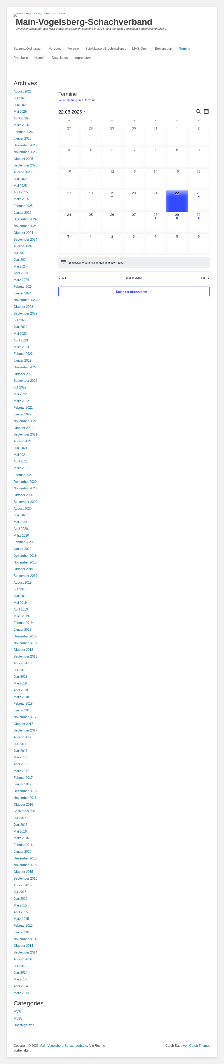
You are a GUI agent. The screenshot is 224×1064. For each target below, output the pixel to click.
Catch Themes (199, 1045)
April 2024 (21, 273)
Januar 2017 (22, 784)
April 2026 (21, 118)
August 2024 (23, 246)
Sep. (203, 277)
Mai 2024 (20, 266)
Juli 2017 (20, 744)
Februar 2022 (23, 407)
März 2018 (21, 697)
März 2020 (21, 535)
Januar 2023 (22, 360)
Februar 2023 (23, 353)
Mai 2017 (20, 757)
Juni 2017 (20, 750)
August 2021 (23, 441)
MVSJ (18, 1018)
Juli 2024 (20, 253)
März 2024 (21, 280)
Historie (39, 58)
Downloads (60, 58)
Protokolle (21, 58)
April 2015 (21, 912)
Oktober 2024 (23, 232)
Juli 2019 (20, 589)
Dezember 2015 (25, 858)
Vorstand (55, 48)
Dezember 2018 (25, 636)
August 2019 (23, 582)
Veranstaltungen (69, 100)
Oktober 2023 (23, 306)
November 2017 (25, 717)
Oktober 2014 (23, 945)
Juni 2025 (20, 179)
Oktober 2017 (23, 724)
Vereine (73, 48)
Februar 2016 (23, 845)
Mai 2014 (20, 979)
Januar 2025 (22, 212)
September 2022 (25, 380)
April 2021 (21, 461)
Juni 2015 (20, 898)
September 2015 (25, 878)
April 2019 (21, 609)
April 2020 (21, 528)
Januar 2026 (22, 138)
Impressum (82, 58)
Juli (64, 277)
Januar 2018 (22, 710)
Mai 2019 (20, 602)
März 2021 (21, 468)
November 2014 (25, 939)
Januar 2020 (22, 549)
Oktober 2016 (23, 804)
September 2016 (25, 811)
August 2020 (23, 508)
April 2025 (21, 192)
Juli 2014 (20, 966)
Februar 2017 (23, 777)
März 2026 (21, 125)
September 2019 (25, 576)
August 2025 (23, 172)
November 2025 (25, 152)
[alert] (134, 262)
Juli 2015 (20, 892)
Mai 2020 (20, 522)
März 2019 (21, 616)
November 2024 (25, 226)
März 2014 (21, 993)
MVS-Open (140, 48)
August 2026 (23, 91)
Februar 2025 (23, 206)
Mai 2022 (20, 394)
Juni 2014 (20, 972)
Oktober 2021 (23, 428)
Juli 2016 (20, 818)
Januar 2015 (22, 932)
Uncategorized (24, 1025)
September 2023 (25, 313)
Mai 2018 (20, 683)
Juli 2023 (20, 320)
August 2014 (23, 959)
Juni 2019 (20, 596)
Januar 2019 (22, 629)
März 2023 (21, 347)
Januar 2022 (22, 414)
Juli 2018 (20, 670)
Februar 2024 (23, 286)
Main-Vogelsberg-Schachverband (84, 22)
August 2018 (23, 663)
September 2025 (25, 165)
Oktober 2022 (23, 374)
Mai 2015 (20, 905)
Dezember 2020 (25, 481)
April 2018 (21, 690)
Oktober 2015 (23, 871)
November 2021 (25, 421)
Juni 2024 (20, 259)
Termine (184, 48)
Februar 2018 (23, 703)
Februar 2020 (23, 542)
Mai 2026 (20, 111)
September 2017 (25, 730)
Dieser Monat (134, 277)
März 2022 (21, 401)
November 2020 (25, 488)
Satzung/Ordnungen (28, 48)
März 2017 (21, 771)
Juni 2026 (20, 105)
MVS (17, 1011)
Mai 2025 (20, 185)
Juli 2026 (20, 98)
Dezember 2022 (25, 367)
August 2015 (23, 885)
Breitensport (163, 48)
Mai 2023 (20, 333)
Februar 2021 (23, 475)
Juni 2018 (20, 676)
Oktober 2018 (23, 649)
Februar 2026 (23, 132)
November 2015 (25, 865)
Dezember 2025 (25, 145)
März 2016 (21, 838)
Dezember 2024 (25, 219)
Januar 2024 (22, 293)
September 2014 (25, 952)
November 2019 (25, 562)
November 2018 (25, 643)
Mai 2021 (20, 455)
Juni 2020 (20, 515)
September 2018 (25, 656)
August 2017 (23, 737)
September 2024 (25, 239)
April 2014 (21, 986)
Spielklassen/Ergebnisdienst (105, 48)
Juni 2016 (20, 824)
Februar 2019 (23, 623)
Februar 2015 (23, 925)
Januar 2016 (22, 851)
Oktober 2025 (23, 159)
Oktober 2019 (23, 569)
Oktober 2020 (23, 495)
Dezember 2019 (25, 555)
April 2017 (21, 764)
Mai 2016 (20, 831)
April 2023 (21, 340)
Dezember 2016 (25, 791)
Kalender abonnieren (131, 291)
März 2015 (21, 918)
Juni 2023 (20, 327)
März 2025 (21, 199)
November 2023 (25, 300)
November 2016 (25, 798)
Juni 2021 (20, 448)
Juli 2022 (20, 387)
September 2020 (25, 502)
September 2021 (25, 434)
